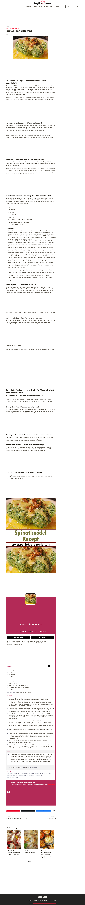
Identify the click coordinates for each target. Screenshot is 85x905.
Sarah (8, 34)
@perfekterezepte (51, 784)
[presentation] (14, 839)
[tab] (28, 861)
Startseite (28, 7)
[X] (46, 897)
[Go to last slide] (9, 845)
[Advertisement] (31, 17)
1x (48, 666)
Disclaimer (44, 900)
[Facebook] (39, 897)
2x (50, 666)
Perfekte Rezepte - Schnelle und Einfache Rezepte (44, 903)
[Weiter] (52, 845)
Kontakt (57, 7)
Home (50, 900)
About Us (31, 900)
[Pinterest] (44, 897)
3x (53, 666)
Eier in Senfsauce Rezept (50, 817)
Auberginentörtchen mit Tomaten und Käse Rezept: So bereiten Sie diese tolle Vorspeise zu (47, 854)
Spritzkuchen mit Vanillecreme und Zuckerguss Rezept (16, 818)
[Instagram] (41, 897)
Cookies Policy (37, 900)
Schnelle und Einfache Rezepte (12, 28)
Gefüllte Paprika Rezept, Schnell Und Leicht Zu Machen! (14, 852)
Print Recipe (19, 637)
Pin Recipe (43, 637)
